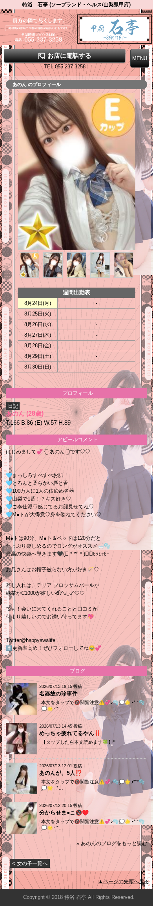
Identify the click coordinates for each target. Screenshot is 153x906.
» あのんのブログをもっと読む (111, 843)
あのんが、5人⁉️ (60, 773)
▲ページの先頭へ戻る (123, 881)
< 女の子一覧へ (29, 863)
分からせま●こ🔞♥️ (64, 812)
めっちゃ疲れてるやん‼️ (70, 733)
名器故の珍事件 (58, 693)
